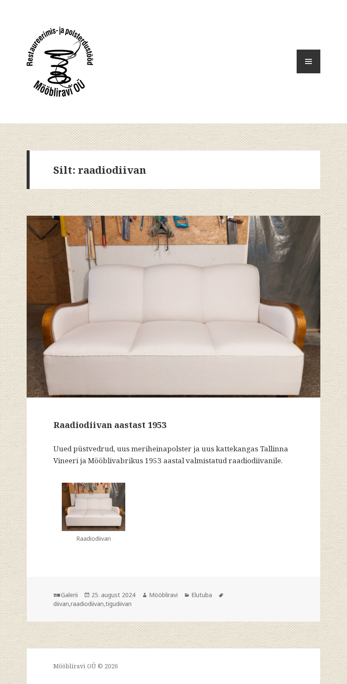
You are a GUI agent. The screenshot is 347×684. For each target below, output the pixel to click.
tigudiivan (118, 604)
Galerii (69, 595)
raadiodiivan (87, 604)
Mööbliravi (163, 595)
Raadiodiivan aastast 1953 (109, 425)
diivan (61, 604)
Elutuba (201, 595)
